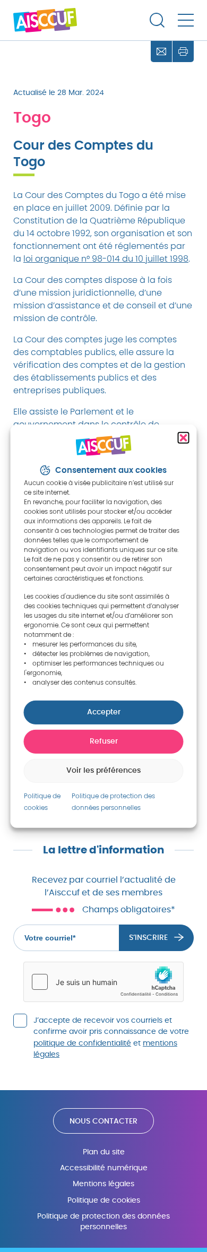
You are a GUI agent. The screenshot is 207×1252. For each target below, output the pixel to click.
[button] (183, 437)
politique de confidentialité (82, 1043)
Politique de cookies (103, 1200)
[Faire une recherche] (157, 20)
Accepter (103, 712)
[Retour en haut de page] (191, 1214)
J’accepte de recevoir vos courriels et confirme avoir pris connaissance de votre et (111, 1037)
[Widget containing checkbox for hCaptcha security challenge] (103, 982)
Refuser (104, 741)
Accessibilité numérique (104, 1168)
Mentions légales (103, 1184)
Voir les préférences (103, 770)
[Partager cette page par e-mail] (161, 51)
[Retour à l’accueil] (45, 20)
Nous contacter (103, 1121)
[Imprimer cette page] (183, 51)
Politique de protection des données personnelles (103, 1221)
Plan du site (104, 1152)
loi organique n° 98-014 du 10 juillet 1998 (105, 259)
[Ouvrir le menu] (186, 20)
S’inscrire (148, 938)
